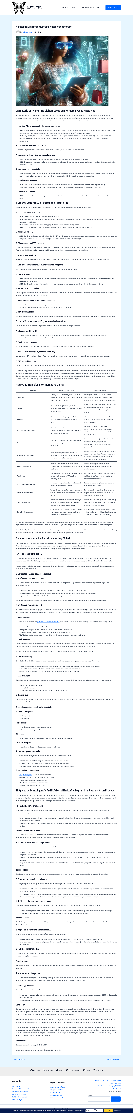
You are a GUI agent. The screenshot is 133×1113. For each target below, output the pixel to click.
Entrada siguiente (114, 1059)
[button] (79, 7)
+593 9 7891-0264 (115, 1083)
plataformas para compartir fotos (48, 622)
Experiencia (16, 1086)
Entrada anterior (18, 1059)
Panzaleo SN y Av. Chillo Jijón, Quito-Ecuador (107, 1080)
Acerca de (65, 7)
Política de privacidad (19, 1097)
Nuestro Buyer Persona (20, 1092)
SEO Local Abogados (57, 1098)
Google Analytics (25, 775)
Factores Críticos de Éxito (21, 1089)
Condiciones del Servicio (20, 1094)
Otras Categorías (56, 1095)
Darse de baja (17, 1100)
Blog (98, 7)
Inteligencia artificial (56, 1090)
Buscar (90, 1095)
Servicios (75, 7)
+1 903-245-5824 (116, 1088)
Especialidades (87, 7)
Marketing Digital (55, 1092)
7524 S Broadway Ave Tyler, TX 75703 (109, 1086)
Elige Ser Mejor (34, 6)
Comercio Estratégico (57, 1087)
